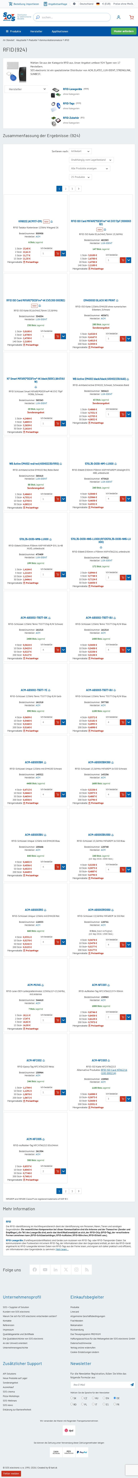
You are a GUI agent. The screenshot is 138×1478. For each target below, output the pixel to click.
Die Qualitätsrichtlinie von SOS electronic (23, 1338)
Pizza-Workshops (11, 1396)
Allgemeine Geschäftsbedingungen (87, 1316)
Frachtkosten (76, 1320)
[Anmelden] (118, 18)
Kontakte (7, 1320)
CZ (85, 1398)
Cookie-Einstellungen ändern (84, 1352)
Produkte (33, 40)
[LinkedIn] (55, 1270)
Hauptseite (21, 40)
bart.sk (54, 1467)
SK (74, 1398)
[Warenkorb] (130, 17)
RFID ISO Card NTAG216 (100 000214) (114, 1071)
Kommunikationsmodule (50, 40)
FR (117, 1404)
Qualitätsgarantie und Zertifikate (18, 1334)
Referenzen (8, 1325)
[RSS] (87, 1270)
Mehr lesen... (62, 1249)
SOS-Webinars (10, 1400)
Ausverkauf (8, 1387)
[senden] (132, 1384)
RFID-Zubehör (71, 117)
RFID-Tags (68, 103)
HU (96, 1398)
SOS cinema (9, 1391)
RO (75, 1404)
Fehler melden (11, 1473)
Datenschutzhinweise (80, 1343)
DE (118, 1398)
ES (107, 1404)
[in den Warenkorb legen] (58, 253)
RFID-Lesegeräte (72, 89)
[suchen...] (38, 17)
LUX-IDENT (106, 243)
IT (95, 1404)
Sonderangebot (10, 1382)
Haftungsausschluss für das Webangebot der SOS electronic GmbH (102, 1338)
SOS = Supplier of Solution (16, 1307)
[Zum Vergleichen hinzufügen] (51, 221)
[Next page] (79, 189)
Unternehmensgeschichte (15, 1347)
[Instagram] (76, 1270)
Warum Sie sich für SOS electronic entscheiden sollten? (30, 1316)
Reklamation (76, 1325)
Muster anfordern (124, 31)
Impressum (8, 1329)
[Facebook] (35, 1270)
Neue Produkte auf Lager (15, 1378)
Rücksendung (77, 1329)
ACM (38, 236)
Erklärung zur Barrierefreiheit (17, 1409)
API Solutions (9, 1373)
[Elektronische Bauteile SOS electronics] (17, 16)
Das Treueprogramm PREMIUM (85, 1334)
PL (85, 1404)
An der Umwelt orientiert (15, 1343)
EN (107, 1398)
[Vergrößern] (44, 89)
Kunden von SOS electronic (16, 1311)
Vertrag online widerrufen (82, 1347)
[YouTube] (45, 1270)
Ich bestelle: (47, 248)
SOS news (8, 1405)
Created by (43, 1467)
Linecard (74, 1311)
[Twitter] (66, 1270)
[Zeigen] (63, 253)
